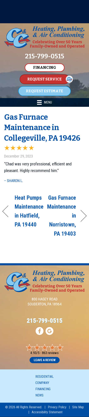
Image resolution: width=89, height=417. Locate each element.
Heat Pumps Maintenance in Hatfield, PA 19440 (28, 211)
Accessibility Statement (47, 412)
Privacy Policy (57, 407)
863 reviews (50, 353)
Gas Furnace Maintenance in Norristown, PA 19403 (61, 215)
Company (42, 383)
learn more (54, 19)
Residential (44, 377)
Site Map (78, 407)
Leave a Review (44, 360)
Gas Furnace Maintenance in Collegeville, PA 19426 (42, 128)
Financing (43, 389)
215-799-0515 (44, 320)
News (39, 395)
